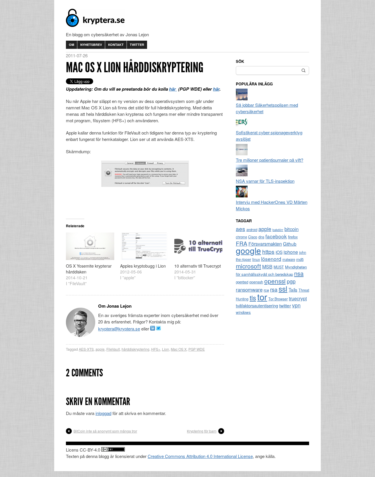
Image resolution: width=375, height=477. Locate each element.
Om (71, 44)
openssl (275, 280)
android (251, 229)
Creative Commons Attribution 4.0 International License (200, 456)
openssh (256, 282)
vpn (296, 305)
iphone (291, 252)
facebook (276, 236)
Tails (293, 289)
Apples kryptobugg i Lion (143, 266)
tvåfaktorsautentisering (257, 305)
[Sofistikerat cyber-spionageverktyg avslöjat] (242, 126)
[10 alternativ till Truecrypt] (198, 246)
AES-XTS (86, 349)
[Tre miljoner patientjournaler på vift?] (242, 153)
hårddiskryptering (135, 349)
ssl (283, 288)
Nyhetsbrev (91, 44)
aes (240, 229)
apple (100, 349)
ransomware (249, 289)
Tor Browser (278, 299)
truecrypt (298, 298)
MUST (279, 267)
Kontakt (116, 44)
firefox (293, 237)
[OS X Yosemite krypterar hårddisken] (90, 246)
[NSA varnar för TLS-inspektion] (242, 174)
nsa (299, 273)
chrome (241, 237)
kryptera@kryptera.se (119, 329)
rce (266, 290)
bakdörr (277, 230)
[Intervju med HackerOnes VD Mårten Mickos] (242, 195)
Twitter (137, 44)
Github (289, 243)
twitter (285, 305)
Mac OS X (179, 349)
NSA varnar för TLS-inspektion (265, 181)
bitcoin (291, 229)
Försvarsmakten (265, 243)
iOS (279, 252)
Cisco (252, 237)
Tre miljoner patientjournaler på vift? (269, 160)
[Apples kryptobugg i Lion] (144, 246)
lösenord (271, 258)
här (173, 89)
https (268, 251)
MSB (267, 266)
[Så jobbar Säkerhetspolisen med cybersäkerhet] (242, 98)
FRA (241, 243)
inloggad (103, 413)
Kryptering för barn (202, 430)
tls (253, 297)
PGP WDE (196, 349)
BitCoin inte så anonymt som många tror (105, 430)
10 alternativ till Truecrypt (197, 266)
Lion (165, 349)
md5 (300, 259)
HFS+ (155, 349)
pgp (291, 281)
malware (288, 259)
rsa (273, 289)
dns (261, 237)
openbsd (242, 282)
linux (256, 259)
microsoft (248, 265)
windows (243, 312)
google (248, 250)
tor (262, 296)
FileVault (113, 349)
